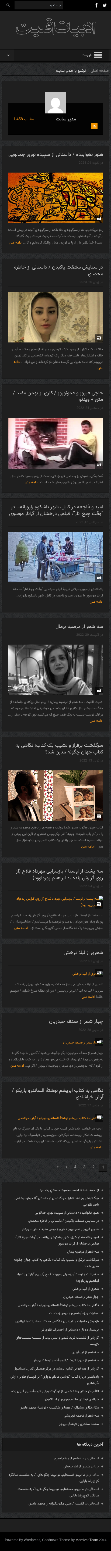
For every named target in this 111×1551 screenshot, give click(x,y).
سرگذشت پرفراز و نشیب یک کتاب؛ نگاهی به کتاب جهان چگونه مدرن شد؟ (59, 749)
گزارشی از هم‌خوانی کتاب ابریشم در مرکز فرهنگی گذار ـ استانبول (56, 1368)
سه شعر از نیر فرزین (85, 1352)
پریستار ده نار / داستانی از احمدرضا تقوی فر (70, 1329)
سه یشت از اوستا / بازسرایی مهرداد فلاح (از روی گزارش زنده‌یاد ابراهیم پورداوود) (59, 874)
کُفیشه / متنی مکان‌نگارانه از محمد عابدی (56, 1503)
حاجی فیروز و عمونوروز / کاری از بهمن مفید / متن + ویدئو (58, 396)
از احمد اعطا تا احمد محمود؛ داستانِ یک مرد (69, 1190)
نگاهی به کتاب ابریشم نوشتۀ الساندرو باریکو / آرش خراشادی (57, 1094)
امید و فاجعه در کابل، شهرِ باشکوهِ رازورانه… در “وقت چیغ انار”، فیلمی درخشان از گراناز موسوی (56, 510)
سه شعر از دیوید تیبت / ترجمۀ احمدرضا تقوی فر (66, 1360)
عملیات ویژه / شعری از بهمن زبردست (74, 1313)
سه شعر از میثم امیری (69, 1458)
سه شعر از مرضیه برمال (79, 627)
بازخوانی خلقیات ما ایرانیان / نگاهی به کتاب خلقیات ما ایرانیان (57, 1321)
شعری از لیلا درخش (83, 953)
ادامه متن (15, 242)
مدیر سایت (66, 119)
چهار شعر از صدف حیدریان (76, 1021)
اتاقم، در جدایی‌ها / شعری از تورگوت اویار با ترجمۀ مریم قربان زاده (55, 1391)
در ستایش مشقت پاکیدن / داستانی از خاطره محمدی (58, 270)
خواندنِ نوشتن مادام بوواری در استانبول (72, 1399)
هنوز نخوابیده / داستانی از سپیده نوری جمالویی (55, 155)
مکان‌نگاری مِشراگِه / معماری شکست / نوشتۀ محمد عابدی (59, 1407)
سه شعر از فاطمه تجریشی (81, 1415)
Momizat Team (86, 1540)
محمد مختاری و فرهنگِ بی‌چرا (79, 1424)
